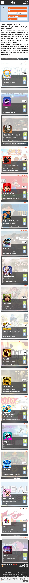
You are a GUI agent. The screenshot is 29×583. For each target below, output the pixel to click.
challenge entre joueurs (22, 143)
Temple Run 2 (7, 469)
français (22, 59)
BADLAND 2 (6, 359)
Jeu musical (20, 423)
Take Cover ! (7, 304)
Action (25, 202)
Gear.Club (6, 248)
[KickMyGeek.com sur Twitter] (9, 564)
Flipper (25, 61)
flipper (18, 59)
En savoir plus (4, 581)
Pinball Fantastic (8, 499)
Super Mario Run (8, 193)
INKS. (4, 526)
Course (20, 230)
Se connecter (25, 3)
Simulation (25, 230)
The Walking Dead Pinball (11, 135)
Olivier (14, 82)
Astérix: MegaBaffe (9, 414)
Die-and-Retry (17, 341)
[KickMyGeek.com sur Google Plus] (14, 564)
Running (25, 175)
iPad (15, 59)
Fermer (25, 581)
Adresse (11, 341)
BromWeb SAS (25, 567)
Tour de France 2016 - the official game (15, 331)
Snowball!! (6, 80)
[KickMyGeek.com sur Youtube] (16, 564)
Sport (26, 313)
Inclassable (24, 147)
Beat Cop (6, 556)
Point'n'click (25, 537)
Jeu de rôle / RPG (24, 258)
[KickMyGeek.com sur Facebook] (11, 564)
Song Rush (6, 442)
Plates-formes (20, 175)
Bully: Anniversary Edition (11, 221)
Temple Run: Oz (8, 386)
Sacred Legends (8, 276)
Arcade (25, 396)
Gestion (19, 147)
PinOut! (5, 107)
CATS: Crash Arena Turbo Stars (13, 165)
